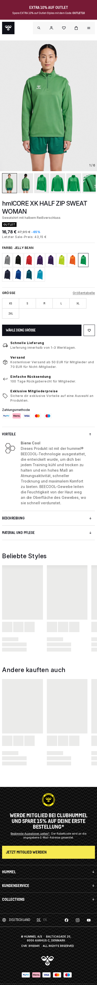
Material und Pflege (18, 533)
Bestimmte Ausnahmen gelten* (30, 833)
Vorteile (9, 434)
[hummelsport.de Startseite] (8, 28)
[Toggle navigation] (39, 28)
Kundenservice (15, 885)
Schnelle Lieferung (27, 343)
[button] (51, 28)
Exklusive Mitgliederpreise (34, 391)
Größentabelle (84, 293)
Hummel (9, 872)
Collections (13, 899)
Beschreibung (13, 518)
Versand (17, 357)
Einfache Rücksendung (30, 377)
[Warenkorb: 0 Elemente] (76, 28)
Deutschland (20, 920)
